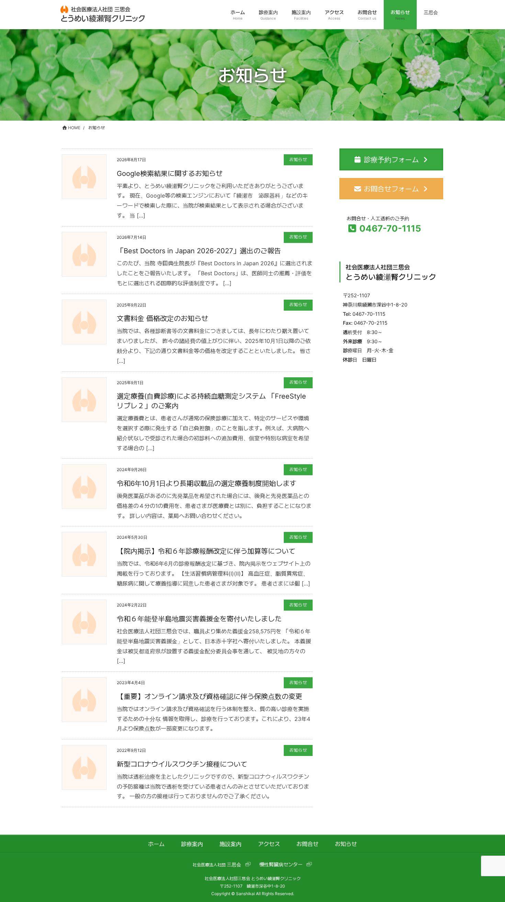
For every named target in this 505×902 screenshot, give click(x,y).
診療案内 (192, 844)
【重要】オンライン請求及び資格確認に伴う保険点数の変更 (209, 696)
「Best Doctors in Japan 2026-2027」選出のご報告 (199, 251)
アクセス (269, 844)
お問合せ (307, 844)
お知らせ (298, 159)
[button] (222, 865)
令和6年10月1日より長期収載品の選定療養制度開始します (206, 483)
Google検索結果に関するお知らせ (170, 173)
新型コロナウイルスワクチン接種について (182, 764)
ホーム (156, 843)
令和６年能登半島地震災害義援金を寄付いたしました (199, 619)
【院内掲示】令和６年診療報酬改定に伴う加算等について (206, 551)
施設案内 (231, 844)
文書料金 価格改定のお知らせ (162, 318)
